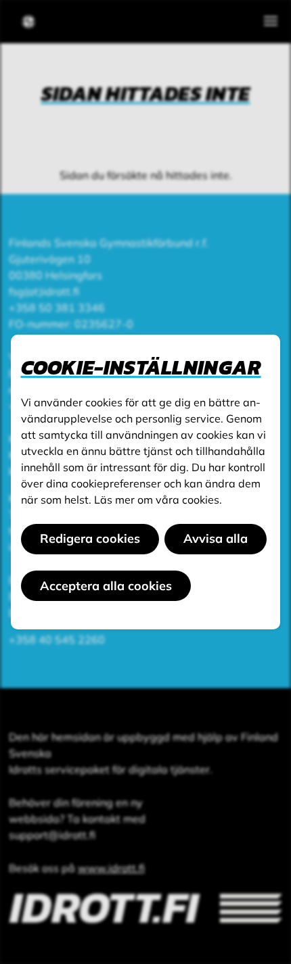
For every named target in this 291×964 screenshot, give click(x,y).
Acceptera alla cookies (106, 586)
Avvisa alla (215, 538)
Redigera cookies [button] (90, 538)
